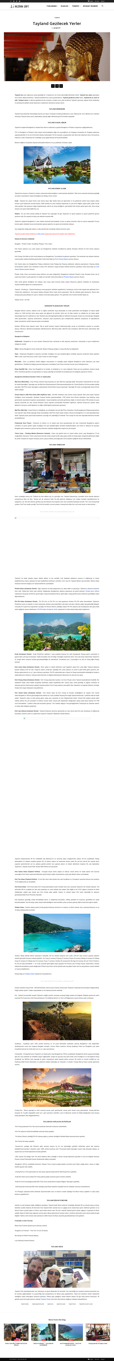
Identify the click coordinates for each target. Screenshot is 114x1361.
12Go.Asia (40, 234)
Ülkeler (64, 6)
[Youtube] (19, 1)
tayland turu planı (61, 1304)
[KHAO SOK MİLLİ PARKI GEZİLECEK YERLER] (16, 1332)
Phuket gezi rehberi (92, 591)
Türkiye (75, 6)
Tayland (57, 17)
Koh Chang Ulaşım (61, 259)
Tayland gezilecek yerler (38, 1304)
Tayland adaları (25, 1304)
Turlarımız (52, 6)
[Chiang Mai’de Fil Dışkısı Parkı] (98, 1332)
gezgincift (57, 28)
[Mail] (16, 1)
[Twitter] (57, 86)
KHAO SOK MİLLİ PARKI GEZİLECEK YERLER (16, 1344)
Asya (43, 1340)
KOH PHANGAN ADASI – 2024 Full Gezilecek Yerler (70, 1344)
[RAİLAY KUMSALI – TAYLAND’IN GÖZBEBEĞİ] (43, 1332)
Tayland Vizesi (45, 1299)
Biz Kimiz (97, 1)
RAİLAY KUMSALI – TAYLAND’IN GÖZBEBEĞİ (43, 1344)
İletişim (103, 1)
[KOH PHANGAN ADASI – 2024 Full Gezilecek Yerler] (70, 1332)
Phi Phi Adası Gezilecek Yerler (47, 609)
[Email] (61, 86)
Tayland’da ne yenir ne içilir (86, 1304)
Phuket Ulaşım (69, 277)
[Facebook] (10, 1)
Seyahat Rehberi (90, 6)
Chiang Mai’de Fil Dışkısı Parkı (97, 1343)
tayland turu (50, 1304)
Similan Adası (29, 974)
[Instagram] (13, 1)
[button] (102, 6)
